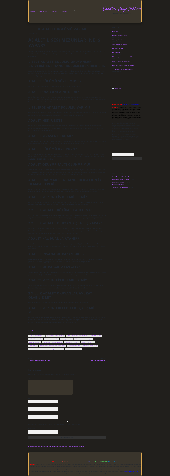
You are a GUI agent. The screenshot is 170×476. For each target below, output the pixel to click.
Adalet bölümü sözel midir (35, 339)
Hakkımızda (64, 11)
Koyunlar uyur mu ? (117, 52)
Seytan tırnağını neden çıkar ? (119, 35)
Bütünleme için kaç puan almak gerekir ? (122, 57)
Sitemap (81, 446)
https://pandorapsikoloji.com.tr (54, 446)
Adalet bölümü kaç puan (95, 335)
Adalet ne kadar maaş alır (88, 342)
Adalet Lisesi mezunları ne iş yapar (83, 339)
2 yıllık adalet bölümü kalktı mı (36, 335)
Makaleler (35, 331)
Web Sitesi (30, 413)
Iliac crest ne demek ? (117, 48)
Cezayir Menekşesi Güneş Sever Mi (121, 176)
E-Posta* (30, 406)
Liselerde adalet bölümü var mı (73, 349)
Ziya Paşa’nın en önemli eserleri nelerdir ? (122, 69)
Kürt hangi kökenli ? (117, 40)
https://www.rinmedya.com (36, 446)
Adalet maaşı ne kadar (34, 342)
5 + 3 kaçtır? (31, 428)
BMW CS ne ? (115, 31)
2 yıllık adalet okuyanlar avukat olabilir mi (77, 335)
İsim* (29, 398)
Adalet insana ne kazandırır (51, 339)
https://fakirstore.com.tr (71, 446)
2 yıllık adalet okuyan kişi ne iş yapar (55, 335)
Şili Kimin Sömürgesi (98, 360)
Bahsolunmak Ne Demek (118, 182)
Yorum (29, 378)
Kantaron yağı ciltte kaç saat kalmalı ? (121, 61)
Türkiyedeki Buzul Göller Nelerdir (120, 187)
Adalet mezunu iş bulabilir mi (72, 342)
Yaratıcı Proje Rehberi (122, 9)
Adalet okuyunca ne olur (74, 345)
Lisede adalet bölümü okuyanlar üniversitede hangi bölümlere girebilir (46, 349)
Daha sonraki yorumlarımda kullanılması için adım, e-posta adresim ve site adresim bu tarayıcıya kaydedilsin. (54, 424)
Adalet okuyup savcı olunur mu (89, 345)
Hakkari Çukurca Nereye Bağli (40, 360)
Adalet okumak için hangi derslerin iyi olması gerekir (52, 345)
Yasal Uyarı (54, 11)
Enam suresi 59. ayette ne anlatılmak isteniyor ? (123, 65)
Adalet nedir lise (33, 345)
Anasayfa (32, 11)
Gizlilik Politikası (43, 11)
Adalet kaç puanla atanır (66, 339)
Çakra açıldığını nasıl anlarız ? (119, 44)
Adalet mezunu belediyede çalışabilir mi (52, 342)
